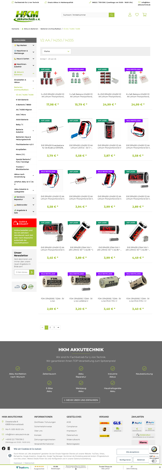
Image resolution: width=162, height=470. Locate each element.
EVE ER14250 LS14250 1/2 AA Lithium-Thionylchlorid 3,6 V (109, 146)
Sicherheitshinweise (43, 426)
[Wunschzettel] (137, 15)
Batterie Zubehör (19, 130)
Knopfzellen (21, 149)
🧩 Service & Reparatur (19, 198)
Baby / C (19, 125)
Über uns (38, 431)
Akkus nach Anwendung (19, 175)
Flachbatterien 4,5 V (25, 144)
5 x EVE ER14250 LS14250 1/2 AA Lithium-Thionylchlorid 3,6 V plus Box (52, 95)
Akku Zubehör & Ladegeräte (21, 190)
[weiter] (58, 327)
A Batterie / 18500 (23, 105)
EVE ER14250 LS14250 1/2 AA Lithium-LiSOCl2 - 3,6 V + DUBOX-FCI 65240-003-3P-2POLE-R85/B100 (81, 146)
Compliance (72, 426)
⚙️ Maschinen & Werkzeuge (21, 52)
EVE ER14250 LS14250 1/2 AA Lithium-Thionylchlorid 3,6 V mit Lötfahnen (138, 197)
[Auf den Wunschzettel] (60, 70)
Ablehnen (141, 460)
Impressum (18, 463)
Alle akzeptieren (132, 452)
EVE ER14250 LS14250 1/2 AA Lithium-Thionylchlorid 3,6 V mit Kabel (109, 197)
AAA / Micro (21, 115)
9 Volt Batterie (22, 100)
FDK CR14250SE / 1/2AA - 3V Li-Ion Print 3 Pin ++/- (137, 300)
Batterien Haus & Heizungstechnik (23, 138)
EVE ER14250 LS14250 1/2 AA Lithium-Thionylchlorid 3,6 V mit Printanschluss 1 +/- (52, 248)
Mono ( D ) (20, 154)
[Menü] (158, 446)
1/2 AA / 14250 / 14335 (24, 95)
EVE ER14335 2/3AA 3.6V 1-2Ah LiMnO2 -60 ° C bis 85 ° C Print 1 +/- (138, 248)
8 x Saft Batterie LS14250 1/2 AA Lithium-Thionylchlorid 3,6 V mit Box (137, 95)
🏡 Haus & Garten (21, 59)
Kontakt (37, 435)
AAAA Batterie (22, 120)
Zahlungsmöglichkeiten (44, 439)
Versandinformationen (44, 444)
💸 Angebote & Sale (20, 211)
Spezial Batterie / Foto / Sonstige (23, 160)
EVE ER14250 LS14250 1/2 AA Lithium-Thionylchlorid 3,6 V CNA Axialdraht (81, 197)
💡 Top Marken (20, 45)
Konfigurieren (125, 460)
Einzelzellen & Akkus (20, 81)
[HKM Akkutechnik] (27, 16)
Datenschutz (29, 463)
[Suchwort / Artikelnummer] (111, 15)
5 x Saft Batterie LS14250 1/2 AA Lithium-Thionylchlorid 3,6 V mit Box (81, 95)
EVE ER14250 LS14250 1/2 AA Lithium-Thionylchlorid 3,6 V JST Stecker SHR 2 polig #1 (52, 197)
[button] (129, 15)
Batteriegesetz (73, 444)
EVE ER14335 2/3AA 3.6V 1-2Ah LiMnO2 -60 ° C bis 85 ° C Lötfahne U (109, 248)
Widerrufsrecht (73, 439)
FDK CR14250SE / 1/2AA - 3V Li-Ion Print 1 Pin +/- (109, 300)
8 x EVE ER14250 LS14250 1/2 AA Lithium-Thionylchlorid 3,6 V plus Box (109, 95)
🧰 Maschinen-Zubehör (20, 65)
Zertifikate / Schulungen (45, 422)
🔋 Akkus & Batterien (19, 73)
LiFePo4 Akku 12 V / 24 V (24, 183)
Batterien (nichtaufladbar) (21, 88)
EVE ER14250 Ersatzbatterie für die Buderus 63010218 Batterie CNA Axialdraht (52, 146)
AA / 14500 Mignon (24, 110)
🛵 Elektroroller (20, 205)
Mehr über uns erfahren (82, 400)
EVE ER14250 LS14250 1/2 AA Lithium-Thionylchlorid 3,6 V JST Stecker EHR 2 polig (138, 146)
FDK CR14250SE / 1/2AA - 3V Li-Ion (52, 300)
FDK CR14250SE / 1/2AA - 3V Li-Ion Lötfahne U (81, 300)
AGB (69, 422)
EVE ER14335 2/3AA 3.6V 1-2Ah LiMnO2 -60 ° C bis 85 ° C (81, 248)
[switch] (154, 461)
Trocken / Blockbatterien (22, 168)
